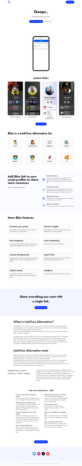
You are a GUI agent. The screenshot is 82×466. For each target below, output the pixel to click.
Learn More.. (48, 21)
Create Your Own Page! (36, 21)
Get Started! (70, 2)
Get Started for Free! (41, 307)
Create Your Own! (41, 124)
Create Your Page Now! (41, 442)
